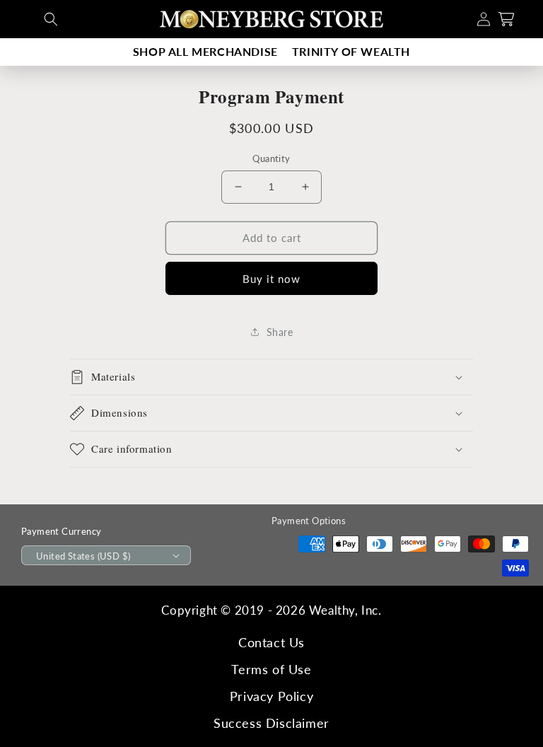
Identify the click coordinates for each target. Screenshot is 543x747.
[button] (50, 19)
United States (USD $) (83, 556)
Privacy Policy (271, 696)
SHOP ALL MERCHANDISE (205, 51)
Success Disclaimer (271, 723)
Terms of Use (271, 669)
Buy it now (271, 278)
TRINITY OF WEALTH (351, 51)
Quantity (271, 158)
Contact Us (271, 642)
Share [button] (280, 332)
